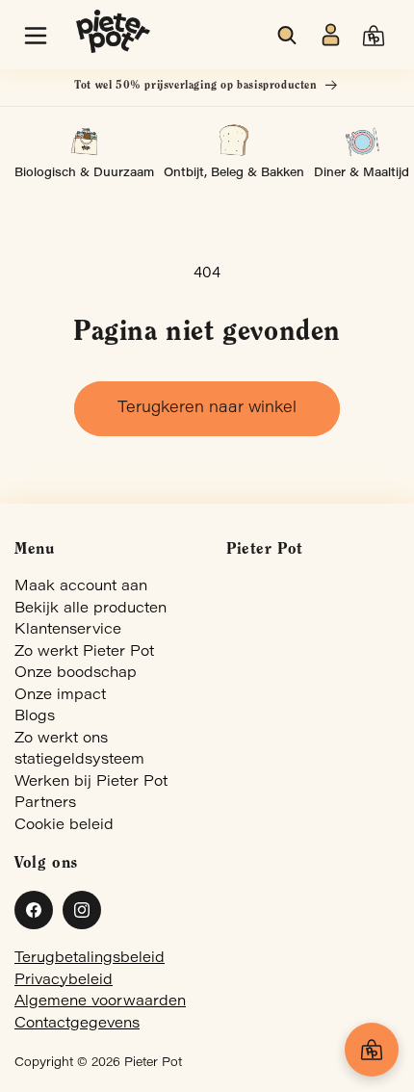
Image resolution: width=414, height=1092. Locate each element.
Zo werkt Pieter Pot (84, 652)
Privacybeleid (63, 981)
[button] (35, 35)
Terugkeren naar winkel (207, 408)
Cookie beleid (64, 826)
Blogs (34, 717)
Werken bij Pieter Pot (91, 782)
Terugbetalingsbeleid (89, 958)
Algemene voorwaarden (100, 1002)
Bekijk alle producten (90, 609)
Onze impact (60, 696)
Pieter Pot (153, 1063)
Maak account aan (80, 587)
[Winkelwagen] (372, 1050)
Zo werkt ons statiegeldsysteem (79, 750)
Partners (45, 803)
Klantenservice (67, 630)
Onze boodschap (75, 673)
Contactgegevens (77, 1024)
